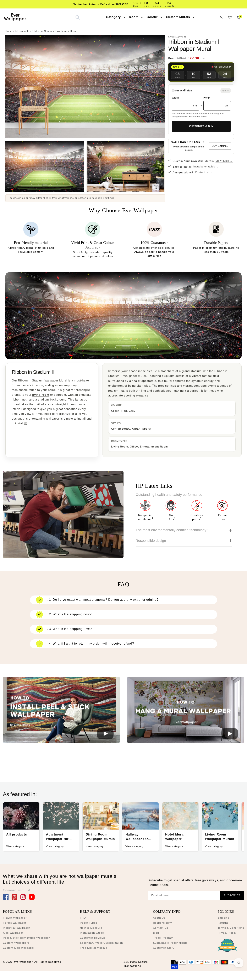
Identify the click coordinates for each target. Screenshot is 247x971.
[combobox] (57, 17)
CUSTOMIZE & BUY (201, 126)
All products (22, 31)
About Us (159, 917)
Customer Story (163, 947)
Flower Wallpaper (15, 917)
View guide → (224, 160)
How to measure (198, 116)
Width (175, 97)
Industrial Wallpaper (16, 927)
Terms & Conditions (231, 927)
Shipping (223, 917)
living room (40, 394)
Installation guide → (206, 166)
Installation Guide (92, 932)
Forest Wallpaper (14, 922)
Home (8, 31)
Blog (156, 932)
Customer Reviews (92, 937)
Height (207, 97)
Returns (223, 922)
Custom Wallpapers (16, 942)
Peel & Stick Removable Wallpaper (26, 937)
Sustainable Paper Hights (170, 942)
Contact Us (160, 927)
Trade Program (163, 937)
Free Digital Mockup (93, 947)
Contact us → (203, 172)
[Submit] (77, 17)
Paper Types (88, 922)
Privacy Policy (227, 932)
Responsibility (162, 922)
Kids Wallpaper (13, 932)
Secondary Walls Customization (101, 942)
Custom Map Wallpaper (19, 947)
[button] (61, 710)
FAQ (83, 917)
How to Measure (91, 927)
